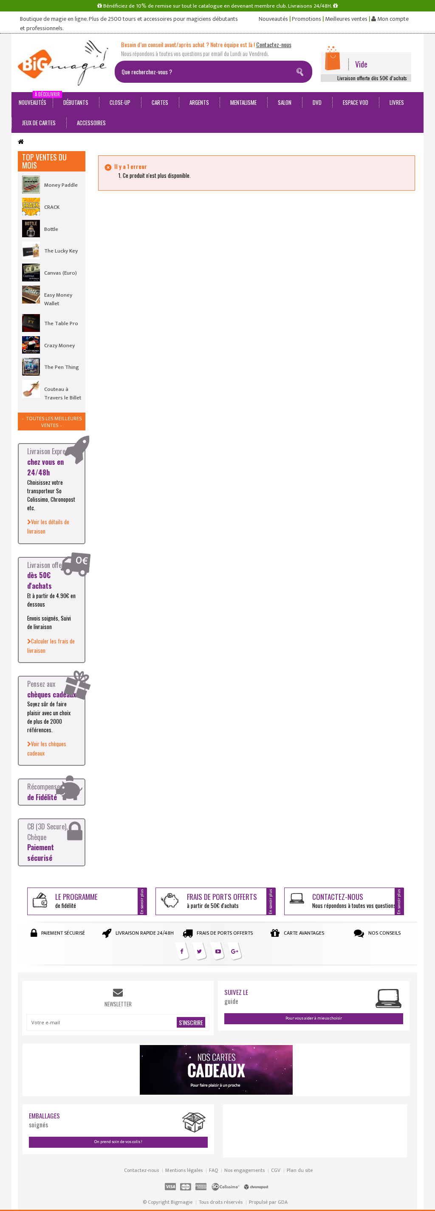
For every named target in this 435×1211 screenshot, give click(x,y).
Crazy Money (59, 345)
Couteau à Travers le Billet (62, 393)
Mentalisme (243, 102)
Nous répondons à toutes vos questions (354, 900)
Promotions (306, 19)
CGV (275, 1170)
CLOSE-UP (120, 102)
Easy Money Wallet (58, 299)
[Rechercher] (302, 71)
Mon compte (392, 19)
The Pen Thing (61, 367)
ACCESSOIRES (91, 122)
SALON (284, 102)
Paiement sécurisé (63, 933)
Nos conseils (384, 933)
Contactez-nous (141, 1170)
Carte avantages (304, 933)
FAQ (213, 1170)
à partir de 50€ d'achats (222, 900)
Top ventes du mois (44, 161)
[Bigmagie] (63, 63)
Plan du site (300, 1170)
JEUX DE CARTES (39, 122)
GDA (283, 1202)
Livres (397, 102)
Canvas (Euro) (60, 273)
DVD (317, 102)
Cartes (160, 102)
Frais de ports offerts (225, 933)
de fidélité (76, 900)
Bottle (51, 229)
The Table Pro (61, 323)
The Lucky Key (61, 251)
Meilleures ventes (346, 19)
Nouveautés (273, 19)
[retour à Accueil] (21, 142)
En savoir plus (141, 901)
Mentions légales (184, 1170)
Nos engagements (244, 1170)
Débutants (75, 102)
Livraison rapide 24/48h (145, 933)
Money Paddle (61, 185)
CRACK (51, 207)
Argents (199, 102)
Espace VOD (355, 102)
